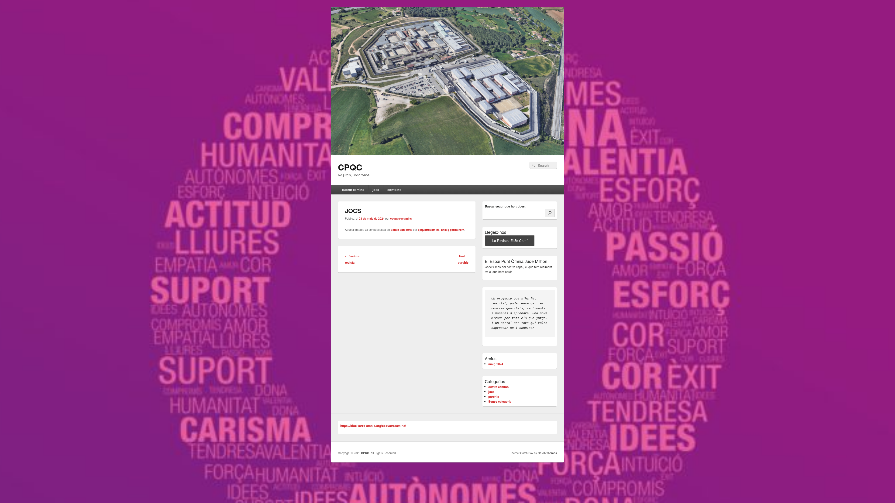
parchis (493, 396)
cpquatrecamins (401, 218)
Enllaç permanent (452, 230)
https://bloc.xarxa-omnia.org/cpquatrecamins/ (373, 425)
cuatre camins (353, 189)
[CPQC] (447, 80)
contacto (394, 189)
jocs (375, 189)
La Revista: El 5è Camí (509, 240)
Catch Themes (547, 453)
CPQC (350, 167)
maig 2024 (495, 364)
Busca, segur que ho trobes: (505, 206)
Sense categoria (401, 230)
